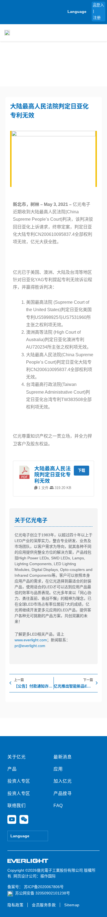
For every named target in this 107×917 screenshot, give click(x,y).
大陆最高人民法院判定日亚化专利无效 (52, 475)
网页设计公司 (24, 876)
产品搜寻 (63, 793)
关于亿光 (16, 757)
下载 (81, 470)
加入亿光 (63, 781)
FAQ (58, 805)
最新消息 (63, 757)
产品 (11, 769)
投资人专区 (18, 781)
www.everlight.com (31, 640)
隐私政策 (15, 905)
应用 (58, 769)
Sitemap (72, 905)
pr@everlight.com (30, 645)
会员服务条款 (44, 905)
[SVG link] (28, 861)
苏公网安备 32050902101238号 (42, 893)
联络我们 (16, 805)
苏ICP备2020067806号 (43, 887)
